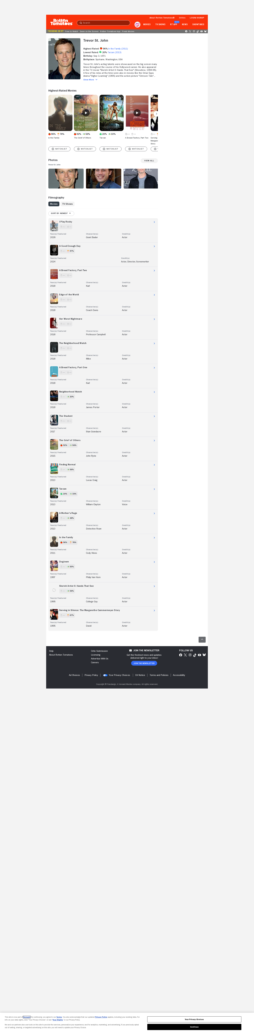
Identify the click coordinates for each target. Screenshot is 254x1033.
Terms (59, 1017)
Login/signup (197, 18)
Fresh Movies (128, 31)
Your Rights (58, 1020)
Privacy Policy (101, 1017)
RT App (173, 24)
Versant (26, 1017)
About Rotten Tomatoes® (162, 18)
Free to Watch (71, 31)
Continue (194, 1027)
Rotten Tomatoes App (110, 31)
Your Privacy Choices (119, 675)
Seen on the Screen (89, 31)
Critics (182, 18)
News (185, 24)
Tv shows (160, 24)
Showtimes (198, 24)
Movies (147, 24)
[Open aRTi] (137, 24)
